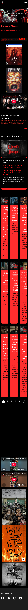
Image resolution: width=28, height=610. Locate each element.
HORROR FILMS (7, 160)
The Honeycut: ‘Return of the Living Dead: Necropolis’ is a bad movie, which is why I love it (13, 170)
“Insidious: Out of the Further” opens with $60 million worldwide (7, 285)
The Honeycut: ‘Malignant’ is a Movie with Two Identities (16, 284)
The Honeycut (7, 210)
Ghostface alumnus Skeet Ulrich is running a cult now (16, 348)
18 (24, 402)
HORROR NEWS (15, 209)
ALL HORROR (16, 160)
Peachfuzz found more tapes (16, 216)
